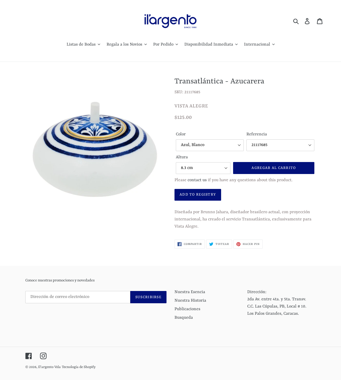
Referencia (256, 134)
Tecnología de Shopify (79, 367)
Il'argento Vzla (49, 367)
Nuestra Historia (190, 300)
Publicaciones (187, 309)
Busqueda (183, 317)
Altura (182, 157)
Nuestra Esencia (189, 292)
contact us (197, 180)
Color (181, 134)
